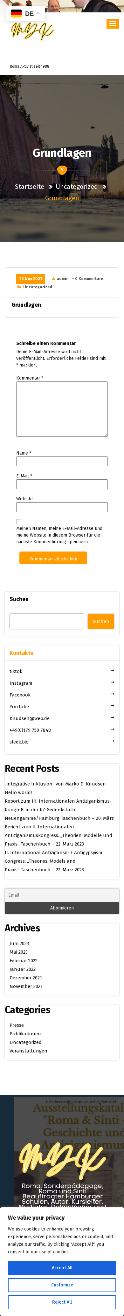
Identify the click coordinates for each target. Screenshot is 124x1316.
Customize (62, 1285)
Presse (17, 1025)
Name (23, 453)
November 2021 (26, 986)
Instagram (21, 683)
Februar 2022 (24, 960)
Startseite (30, 186)
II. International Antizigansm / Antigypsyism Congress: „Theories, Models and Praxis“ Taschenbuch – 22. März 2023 (53, 861)
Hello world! (18, 792)
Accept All (62, 1268)
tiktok (16, 671)
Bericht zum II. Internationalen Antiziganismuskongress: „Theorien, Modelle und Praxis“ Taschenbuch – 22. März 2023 (58, 835)
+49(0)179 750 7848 (30, 730)
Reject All (62, 1302)
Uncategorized (77, 186)
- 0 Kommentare (87, 279)
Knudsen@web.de (30, 718)
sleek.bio (19, 742)
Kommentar (29, 378)
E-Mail (24, 476)
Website (24, 499)
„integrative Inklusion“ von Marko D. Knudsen (55, 784)
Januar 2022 (23, 969)
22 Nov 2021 (30, 279)
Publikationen (25, 1034)
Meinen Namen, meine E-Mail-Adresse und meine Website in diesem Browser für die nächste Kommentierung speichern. (59, 535)
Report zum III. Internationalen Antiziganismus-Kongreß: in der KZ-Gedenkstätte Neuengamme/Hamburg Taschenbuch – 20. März (59, 809)
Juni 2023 (19, 943)
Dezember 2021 (26, 978)
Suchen (19, 599)
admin (63, 279)
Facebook (20, 695)
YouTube (19, 706)
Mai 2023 (19, 952)
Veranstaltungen (28, 1051)
